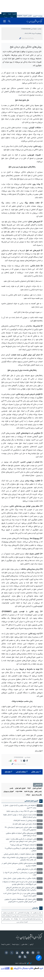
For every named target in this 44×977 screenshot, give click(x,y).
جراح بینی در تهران (8, 940)
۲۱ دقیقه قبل (39, 842)
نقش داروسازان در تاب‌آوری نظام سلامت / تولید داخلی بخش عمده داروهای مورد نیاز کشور (21, 867)
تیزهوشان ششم (6, 943)
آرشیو (14, 14)
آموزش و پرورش (9, 818)
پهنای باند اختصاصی (23, 940)
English (19, 16)
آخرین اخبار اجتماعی (31, 828)
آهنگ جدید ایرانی (36, 943)
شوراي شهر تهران (20, 815)
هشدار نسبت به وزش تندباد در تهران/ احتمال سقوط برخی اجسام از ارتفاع (19, 843)
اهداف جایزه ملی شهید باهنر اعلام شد (24, 851)
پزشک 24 (27, 943)
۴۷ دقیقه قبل (39, 855)
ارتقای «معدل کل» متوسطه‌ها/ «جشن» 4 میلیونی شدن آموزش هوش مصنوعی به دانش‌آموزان (20, 927)
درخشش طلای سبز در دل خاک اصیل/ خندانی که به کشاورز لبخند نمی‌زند (19, 922)
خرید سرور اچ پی (17, 943)
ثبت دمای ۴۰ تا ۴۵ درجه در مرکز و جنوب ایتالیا (21, 838)
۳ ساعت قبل (39, 921)
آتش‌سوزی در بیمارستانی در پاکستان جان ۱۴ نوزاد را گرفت (19, 901)
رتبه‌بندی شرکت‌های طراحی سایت (31, 946)
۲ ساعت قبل (39, 896)
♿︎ (39, 958)
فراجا (29, 815)
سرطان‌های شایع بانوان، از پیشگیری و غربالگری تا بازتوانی (20, 876)
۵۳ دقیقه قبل (39, 866)
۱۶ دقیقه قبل (39, 833)
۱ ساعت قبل (39, 872)
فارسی (29, 16)
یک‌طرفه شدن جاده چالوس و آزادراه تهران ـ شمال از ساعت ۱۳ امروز (19, 834)
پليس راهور (38, 818)
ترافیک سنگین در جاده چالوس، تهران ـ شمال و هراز (19, 905)
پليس (11, 815)
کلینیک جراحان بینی (22, 949)
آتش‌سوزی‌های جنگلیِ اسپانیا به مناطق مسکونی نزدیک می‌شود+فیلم (21, 861)
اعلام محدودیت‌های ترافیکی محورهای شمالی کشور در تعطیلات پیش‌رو (19, 891)
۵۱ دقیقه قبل (39, 860)
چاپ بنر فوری (37, 940)
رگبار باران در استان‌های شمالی (26, 896)
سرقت (28, 822)
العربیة (25, 16)
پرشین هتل (6, 946)
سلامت (39, 29)
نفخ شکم (7, 799)
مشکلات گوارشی (21, 799)
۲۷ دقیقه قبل (39, 848)
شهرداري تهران (37, 815)
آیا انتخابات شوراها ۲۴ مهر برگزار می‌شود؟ (23, 872)
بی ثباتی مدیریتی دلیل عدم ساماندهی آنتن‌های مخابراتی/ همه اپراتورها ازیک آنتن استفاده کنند (21, 916)
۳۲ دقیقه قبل (39, 851)
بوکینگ (16, 946)
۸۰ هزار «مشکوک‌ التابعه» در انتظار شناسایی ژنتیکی (20, 881)
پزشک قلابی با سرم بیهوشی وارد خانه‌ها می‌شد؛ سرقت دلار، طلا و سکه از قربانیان (19, 886)
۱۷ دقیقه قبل (39, 838)
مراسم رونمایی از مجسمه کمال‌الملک (24, 848)
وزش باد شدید (28, 818)
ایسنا (34, 21)
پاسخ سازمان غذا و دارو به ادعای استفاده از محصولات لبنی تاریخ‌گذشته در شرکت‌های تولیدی (19, 910)
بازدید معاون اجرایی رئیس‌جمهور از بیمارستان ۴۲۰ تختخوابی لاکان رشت (20, 855)
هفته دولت (18, 818)
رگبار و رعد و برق (37, 822)
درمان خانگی (35, 799)
